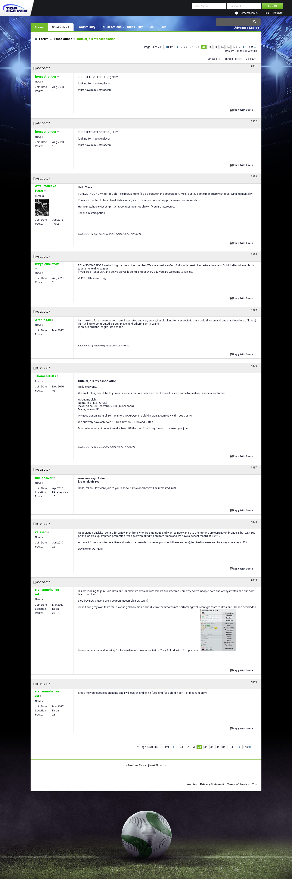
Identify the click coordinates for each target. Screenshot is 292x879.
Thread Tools (232, 58)
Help (266, 13)
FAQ (151, 27)
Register (278, 13)
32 (191, 47)
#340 (254, 681)
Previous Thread (137, 765)
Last (250, 47)
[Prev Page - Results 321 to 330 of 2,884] (177, 47)
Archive (192, 784)
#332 (254, 121)
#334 (254, 254)
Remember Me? (249, 13)
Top (254, 784)
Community (87, 27)
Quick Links (135, 27)
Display (250, 58)
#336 (254, 365)
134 (235, 47)
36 (216, 47)
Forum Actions (111, 27)
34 (203, 47)
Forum (39, 27)
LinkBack (213, 58)
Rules (163, 27)
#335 (254, 309)
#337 (254, 467)
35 (210, 47)
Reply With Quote (243, 110)
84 (228, 47)
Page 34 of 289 (153, 47)
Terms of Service (238, 784)
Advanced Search (246, 27)
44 (222, 47)
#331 (254, 66)
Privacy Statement (212, 784)
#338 (254, 521)
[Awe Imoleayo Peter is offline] (42, 207)
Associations (62, 39)
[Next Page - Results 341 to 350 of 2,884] (243, 47)
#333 (254, 176)
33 (197, 47)
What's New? (60, 27)
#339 (254, 580)
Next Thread (156, 765)
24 (185, 47)
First (170, 47)
